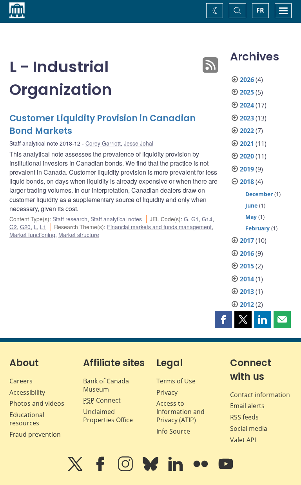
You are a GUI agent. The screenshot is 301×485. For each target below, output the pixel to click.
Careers (21, 381)
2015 (247, 266)
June (251, 205)
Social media (248, 428)
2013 (247, 291)
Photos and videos (36, 403)
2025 (247, 92)
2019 (247, 169)
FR (260, 10)
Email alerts (247, 405)
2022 (247, 130)
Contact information (260, 394)
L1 (43, 227)
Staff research (70, 219)
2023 (247, 118)
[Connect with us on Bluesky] (151, 469)
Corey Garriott (103, 143)
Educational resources (26, 418)
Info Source (173, 431)
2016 (247, 253)
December (259, 194)
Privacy (167, 392)
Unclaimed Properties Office (108, 415)
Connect (102, 400)
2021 (247, 143)
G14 (207, 219)
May (251, 217)
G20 (25, 227)
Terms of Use (176, 381)
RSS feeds (244, 417)
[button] (223, 319)
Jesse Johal (138, 143)
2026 (247, 79)
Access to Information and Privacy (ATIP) (180, 411)
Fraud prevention (35, 434)
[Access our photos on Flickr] (201, 469)
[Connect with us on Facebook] (101, 469)
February (257, 228)
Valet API (243, 440)
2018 (247, 181)
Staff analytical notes (116, 219)
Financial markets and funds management (159, 227)
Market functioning (32, 235)
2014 (247, 279)
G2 (13, 227)
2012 (247, 304)
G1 (195, 219)
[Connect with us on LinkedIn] (176, 469)
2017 (247, 240)
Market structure (78, 235)
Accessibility (27, 392)
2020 (247, 156)
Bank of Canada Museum (106, 385)
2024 (247, 105)
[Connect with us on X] (76, 469)
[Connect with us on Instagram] (126, 469)
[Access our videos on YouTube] (226, 469)
